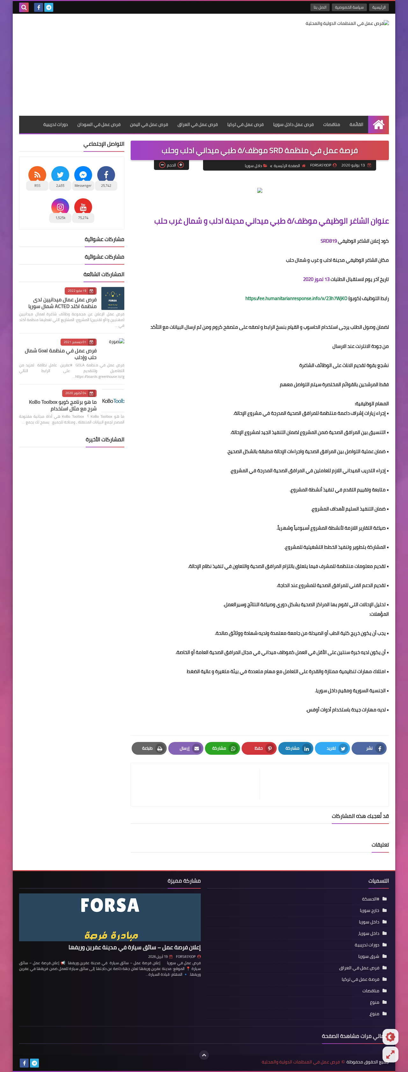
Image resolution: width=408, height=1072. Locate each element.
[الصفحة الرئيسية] (378, 124)
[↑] (204, 1055)
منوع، (374, 1014)
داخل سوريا (253, 165)
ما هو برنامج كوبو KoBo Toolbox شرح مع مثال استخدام (63, 405)
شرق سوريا (368, 956)
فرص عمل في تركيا (245, 124)
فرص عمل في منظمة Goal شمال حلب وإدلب (61, 354)
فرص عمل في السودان (98, 124)
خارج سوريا (369, 910)
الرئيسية (379, 7)
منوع (374, 1002)
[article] (198, 784)
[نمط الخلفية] (390, 1054)
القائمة (356, 124)
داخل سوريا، (368, 933)
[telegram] (48, 7)
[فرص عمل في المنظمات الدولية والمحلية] (342, 23)
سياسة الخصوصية (349, 7)
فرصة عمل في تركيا (360, 979)
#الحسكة (370, 899)
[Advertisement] (135, 64)
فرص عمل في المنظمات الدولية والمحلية (301, 1062)
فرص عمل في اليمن (149, 124)
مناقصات (331, 124)
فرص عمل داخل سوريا (293, 124)
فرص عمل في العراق (198, 124)
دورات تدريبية (55, 124)
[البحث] (24, 7)
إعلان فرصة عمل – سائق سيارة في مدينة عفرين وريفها (135, 947)
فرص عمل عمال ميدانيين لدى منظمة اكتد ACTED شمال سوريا (62, 303)
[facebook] (38, 7)
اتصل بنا (320, 7)
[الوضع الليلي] (390, 1037)
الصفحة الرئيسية (287, 165)
